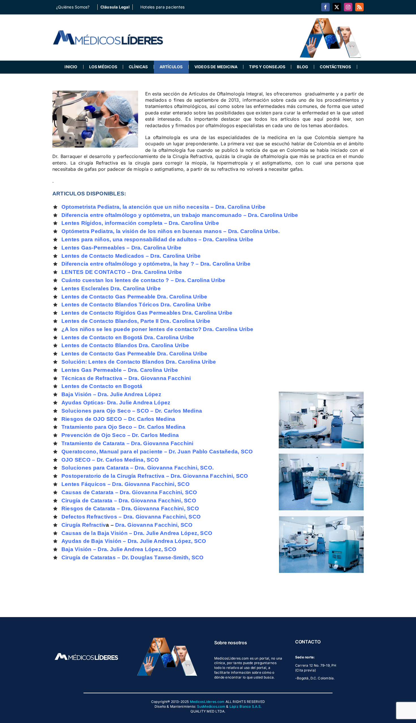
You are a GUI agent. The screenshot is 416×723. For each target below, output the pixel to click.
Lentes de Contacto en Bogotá (102, 337)
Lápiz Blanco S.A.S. (246, 706)
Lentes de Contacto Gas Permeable (109, 297)
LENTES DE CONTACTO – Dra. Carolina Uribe (121, 272)
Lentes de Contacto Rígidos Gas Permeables (121, 313)
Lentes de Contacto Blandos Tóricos (110, 305)
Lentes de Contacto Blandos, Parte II (110, 321)
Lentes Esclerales (85, 288)
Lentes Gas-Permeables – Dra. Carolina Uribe (121, 248)
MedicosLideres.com (207, 701)
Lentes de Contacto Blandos (99, 345)
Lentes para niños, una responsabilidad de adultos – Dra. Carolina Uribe (157, 239)
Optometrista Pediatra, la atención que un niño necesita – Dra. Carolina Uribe (163, 207)
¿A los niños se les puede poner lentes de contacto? (132, 329)
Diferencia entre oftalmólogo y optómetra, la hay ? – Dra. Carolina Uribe (155, 264)
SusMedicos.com (211, 706)
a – (141, 525)
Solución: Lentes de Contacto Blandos (112, 362)
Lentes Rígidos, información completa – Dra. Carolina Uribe (140, 223)
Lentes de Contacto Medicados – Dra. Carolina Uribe (131, 256)
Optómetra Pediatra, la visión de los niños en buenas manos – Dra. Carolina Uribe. (170, 231)
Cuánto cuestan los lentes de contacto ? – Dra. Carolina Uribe (143, 280)
